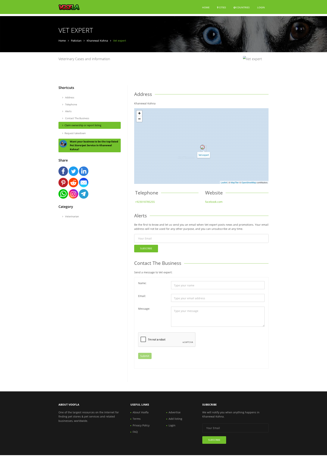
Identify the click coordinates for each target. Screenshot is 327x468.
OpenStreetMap (248, 182)
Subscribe (146, 248)
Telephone (71, 104)
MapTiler (235, 182)
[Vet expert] (202, 147)
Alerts (68, 111)
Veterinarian (72, 216)
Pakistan (76, 40)
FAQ (135, 432)
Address (69, 97)
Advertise (175, 412)
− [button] (139, 119)
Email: (142, 296)
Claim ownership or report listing (83, 125)
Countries (243, 7)
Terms (137, 419)
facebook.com (214, 202)
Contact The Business (77, 118)
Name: (142, 283)
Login (261, 7)
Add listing (175, 419)
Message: (144, 308)
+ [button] (139, 113)
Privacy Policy (141, 425)
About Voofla (141, 412)
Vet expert (204, 154)
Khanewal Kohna (97, 40)
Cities (222, 7)
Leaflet (224, 182)
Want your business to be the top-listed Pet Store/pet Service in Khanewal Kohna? (94, 145)
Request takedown (75, 133)
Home (205, 7)
